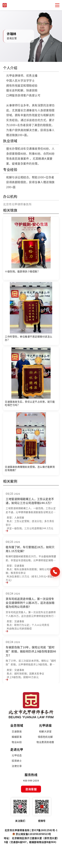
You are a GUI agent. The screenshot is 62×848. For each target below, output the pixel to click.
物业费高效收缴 (45, 742)
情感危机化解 (45, 736)
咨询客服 (31, 789)
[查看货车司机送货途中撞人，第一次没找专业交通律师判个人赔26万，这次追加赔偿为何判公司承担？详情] (7, 630)
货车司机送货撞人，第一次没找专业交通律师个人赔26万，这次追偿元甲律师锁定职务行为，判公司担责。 (31, 616)
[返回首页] (31, 704)
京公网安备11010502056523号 (33, 834)
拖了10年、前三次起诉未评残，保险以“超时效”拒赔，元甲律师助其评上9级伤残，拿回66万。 (31, 664)
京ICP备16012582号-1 (44, 830)
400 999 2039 (31, 780)
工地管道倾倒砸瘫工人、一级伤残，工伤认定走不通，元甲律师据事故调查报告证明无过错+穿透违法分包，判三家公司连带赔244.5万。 (31, 512)
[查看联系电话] (55, 572)
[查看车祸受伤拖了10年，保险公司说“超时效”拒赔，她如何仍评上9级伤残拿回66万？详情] (7, 679)
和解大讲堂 (45, 731)
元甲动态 (17, 755)
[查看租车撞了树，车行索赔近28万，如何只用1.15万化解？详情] (7, 582)
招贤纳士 (17, 760)
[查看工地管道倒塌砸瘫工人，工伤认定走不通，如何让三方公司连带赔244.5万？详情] (7, 530)
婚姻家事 (17, 736)
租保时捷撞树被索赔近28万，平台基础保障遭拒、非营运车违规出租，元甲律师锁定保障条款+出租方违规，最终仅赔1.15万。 (31, 560)
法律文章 (17, 766)
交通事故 (17, 731)
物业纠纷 (17, 742)
